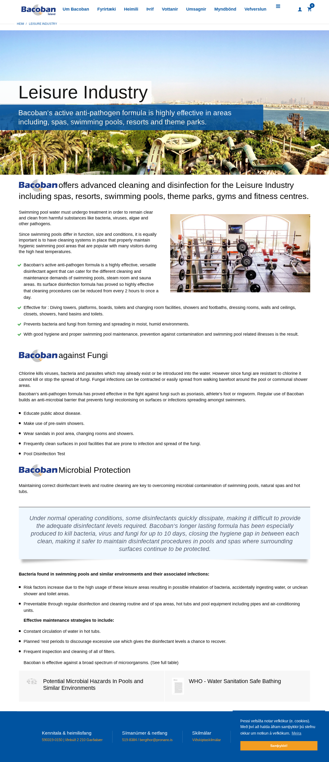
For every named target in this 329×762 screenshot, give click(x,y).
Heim (20, 24)
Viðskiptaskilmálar (206, 740)
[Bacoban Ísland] (38, 9)
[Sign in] (300, 9)
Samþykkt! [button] (279, 746)
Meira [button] (296, 733)
